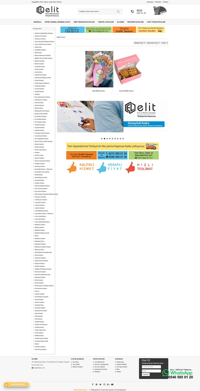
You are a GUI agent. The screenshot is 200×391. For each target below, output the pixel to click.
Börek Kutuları (39, 64)
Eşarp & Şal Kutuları (41, 114)
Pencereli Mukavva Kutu (42, 274)
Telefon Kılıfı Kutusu (41, 324)
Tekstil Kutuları (106, 22)
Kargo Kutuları (39, 147)
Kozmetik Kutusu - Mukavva (43, 169)
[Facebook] (92, 384)
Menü (37, 236)
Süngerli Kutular (40, 308)
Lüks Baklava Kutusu (41, 211)
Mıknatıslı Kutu (39, 241)
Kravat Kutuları (39, 180)
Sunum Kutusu (39, 302)
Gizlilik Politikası (122, 364)
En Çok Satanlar (100, 367)
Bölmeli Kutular (40, 61)
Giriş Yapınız (44, 2)
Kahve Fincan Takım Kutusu (43, 141)
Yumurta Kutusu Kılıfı (41, 341)
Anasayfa (150, 2)
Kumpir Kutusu (39, 183)
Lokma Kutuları (39, 205)
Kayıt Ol (145, 374)
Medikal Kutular (40, 230)
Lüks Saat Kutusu (40, 216)
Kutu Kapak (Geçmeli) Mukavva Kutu (44, 194)
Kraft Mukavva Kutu (41, 177)
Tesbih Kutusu (39, 327)
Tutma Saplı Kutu (40, 330)
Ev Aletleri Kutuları (40, 116)
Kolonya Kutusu (40, 166)
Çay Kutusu (38, 72)
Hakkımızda (120, 362)
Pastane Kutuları (135, 22)
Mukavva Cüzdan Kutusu (43, 247)
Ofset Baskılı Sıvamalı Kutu (57, 22)
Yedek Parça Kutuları (41, 338)
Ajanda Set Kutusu (41, 36)
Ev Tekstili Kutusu (40, 122)
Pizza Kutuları (39, 283)
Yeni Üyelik (76, 364)
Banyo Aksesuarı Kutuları (43, 55)
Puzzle (37, 291)
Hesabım (158, 2)
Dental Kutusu (39, 91)
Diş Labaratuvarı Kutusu (42, 97)
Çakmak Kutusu (40, 66)
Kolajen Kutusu (40, 163)
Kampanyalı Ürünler (101, 369)
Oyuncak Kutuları (40, 258)
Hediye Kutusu (39, 130)
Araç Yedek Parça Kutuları (43, 44)
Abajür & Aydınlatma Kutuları (44, 33)
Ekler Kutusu (39, 108)
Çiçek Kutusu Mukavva (42, 83)
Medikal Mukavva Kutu (42, 233)
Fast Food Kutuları (156, 22)
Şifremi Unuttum (78, 367)
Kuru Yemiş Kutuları (41, 188)
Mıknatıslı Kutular (40, 244)
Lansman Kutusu (40, 202)
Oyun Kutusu (39, 255)
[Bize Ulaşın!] (177, 373)
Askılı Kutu (38, 47)
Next (171, 116)
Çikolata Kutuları (40, 86)
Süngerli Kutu (39, 305)
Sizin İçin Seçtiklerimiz (102, 364)
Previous (53, 116)
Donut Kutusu (39, 102)
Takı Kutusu (38, 319)
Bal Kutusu (38, 53)
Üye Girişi (76, 362)
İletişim (165, 2)
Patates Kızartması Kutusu (43, 269)
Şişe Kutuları (39, 313)
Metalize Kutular (40, 238)
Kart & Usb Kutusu (40, 150)
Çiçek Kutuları (39, 80)
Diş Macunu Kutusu (41, 100)
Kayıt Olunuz (57, 2)
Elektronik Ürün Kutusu (42, 111)
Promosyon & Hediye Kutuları (44, 286)
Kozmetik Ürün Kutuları (42, 172)
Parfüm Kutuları (40, 266)
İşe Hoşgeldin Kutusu (41, 139)
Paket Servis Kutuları (41, 261)
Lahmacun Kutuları (41, 200)
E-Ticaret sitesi (104, 390)
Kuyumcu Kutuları (40, 197)
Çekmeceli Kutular (41, 75)
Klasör (120, 22)
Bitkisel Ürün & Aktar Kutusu (43, 58)
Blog (118, 369)
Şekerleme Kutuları (41, 310)
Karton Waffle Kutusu (126, 91)
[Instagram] (104, 384)
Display (37, 94)
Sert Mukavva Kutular (84, 22)
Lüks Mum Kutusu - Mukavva (44, 213)
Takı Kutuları (39, 316)
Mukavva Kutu (39, 249)
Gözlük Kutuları (40, 127)
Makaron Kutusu (40, 224)
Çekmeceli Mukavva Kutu (43, 77)
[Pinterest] (96, 384)
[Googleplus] (108, 384)
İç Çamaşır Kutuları (41, 136)
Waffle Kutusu (39, 335)
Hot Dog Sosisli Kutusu (42, 133)
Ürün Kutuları (39, 333)
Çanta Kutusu (39, 69)
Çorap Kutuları (39, 89)
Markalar (97, 372)
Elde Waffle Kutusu (98, 91)
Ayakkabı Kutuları (40, 50)
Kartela (37, 22)
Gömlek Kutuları (40, 125)
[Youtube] (112, 384)
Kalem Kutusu (39, 144)
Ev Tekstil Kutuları (40, 119)
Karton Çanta (39, 155)
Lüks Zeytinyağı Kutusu (42, 222)
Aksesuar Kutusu (40, 39)
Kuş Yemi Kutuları (40, 191)
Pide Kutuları (39, 280)
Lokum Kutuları (39, 208)
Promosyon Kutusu (41, 288)
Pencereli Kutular (40, 272)
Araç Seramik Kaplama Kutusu (44, 41)
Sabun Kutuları (39, 294)
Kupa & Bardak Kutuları (42, 186)
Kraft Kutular (39, 175)
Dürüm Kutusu (39, 105)
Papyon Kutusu (40, 263)
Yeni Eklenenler (100, 362)
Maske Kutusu (39, 227)
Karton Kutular (39, 158)
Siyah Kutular (39, 299)
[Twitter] (100, 384)
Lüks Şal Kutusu (40, 219)
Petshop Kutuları (40, 277)
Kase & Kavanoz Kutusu (42, 161)
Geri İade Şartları (122, 367)
